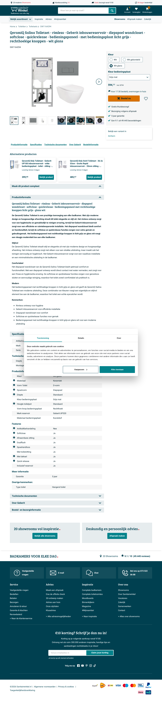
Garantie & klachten (19, 610)
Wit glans (118, 65)
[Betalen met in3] (148, 692)
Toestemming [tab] (43, 338)
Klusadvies (51, 610)
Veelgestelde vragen (28, 572)
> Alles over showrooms (129, 616)
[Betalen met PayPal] (148, 685)
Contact (121, 610)
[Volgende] (99, 82)
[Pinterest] (86, 665)
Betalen (13, 598)
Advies (49, 19)
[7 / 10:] (71, 120)
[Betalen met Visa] (118, 685)
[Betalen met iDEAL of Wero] (110, 685)
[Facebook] (78, 665)
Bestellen (14, 594)
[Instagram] (90, 665)
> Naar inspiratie (89, 616)
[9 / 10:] (90, 120)
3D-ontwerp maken (54, 598)
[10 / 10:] (100, 120)
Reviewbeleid (16, 614)
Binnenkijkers (88, 602)
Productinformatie (19, 144)
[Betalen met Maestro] (125, 685)
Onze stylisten (52, 606)
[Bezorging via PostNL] (103, 685)
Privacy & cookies (66, 686)
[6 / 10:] (61, 120)
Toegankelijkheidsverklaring (22, 690)
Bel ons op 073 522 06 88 (139, 572)
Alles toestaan (117, 369)
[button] (146, 98)
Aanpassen (79, 369)
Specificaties (36, 144)
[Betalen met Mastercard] (133, 685)
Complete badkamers (91, 590)
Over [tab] (119, 338)
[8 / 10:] (80, 120)
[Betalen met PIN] (141, 685)
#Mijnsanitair (88, 610)
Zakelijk (147, 19)
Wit (115, 59)
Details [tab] (81, 338)
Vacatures (122, 598)
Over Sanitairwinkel (127, 594)
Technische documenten (55, 144)
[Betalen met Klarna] (141, 692)
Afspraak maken (134, 19)
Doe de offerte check (55, 594)
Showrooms (119, 19)
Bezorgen (14, 602)
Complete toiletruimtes (92, 594)
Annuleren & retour (18, 606)
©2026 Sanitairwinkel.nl (21, 686)
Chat (96, 572)
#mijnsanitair (60, 19)
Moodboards (87, 598)
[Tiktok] (94, 665)
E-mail (61, 572)
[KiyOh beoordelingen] (95, 685)
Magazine (86, 606)
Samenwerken (124, 606)
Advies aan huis (53, 602)
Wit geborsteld (133, 59)
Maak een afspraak (54, 590)
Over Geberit (75, 144)
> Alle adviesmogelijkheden (58, 616)
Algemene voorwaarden (45, 686)
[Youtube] (82, 665)
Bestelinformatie (90, 144)
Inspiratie (39, 19)
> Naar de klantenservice (21, 618)
